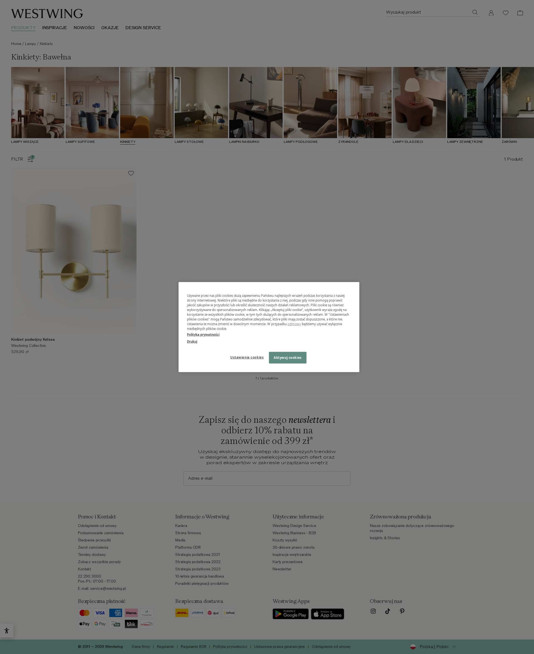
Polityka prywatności (203, 334)
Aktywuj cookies (288, 357)
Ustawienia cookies (247, 357)
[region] (269, 327)
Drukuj (192, 341)
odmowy (294, 324)
